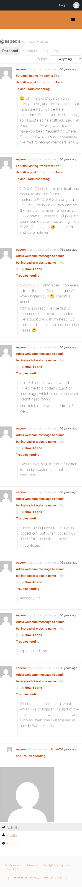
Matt (69, 865)
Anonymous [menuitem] (76, 5)
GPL (7, 878)
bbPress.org (33, 865)
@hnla (40, 188)
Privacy (34, 878)
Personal (10, 50)
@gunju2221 (30, 285)
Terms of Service (52, 878)
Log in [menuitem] (63, 5)
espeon (21, 69)
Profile (12, 835)
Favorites (50, 50)
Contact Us (20, 878)
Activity (13, 827)
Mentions (30, 50)
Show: (43, 58)
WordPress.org (14, 865)
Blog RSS (12, 869)
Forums (12, 843)
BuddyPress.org (7, 20)
